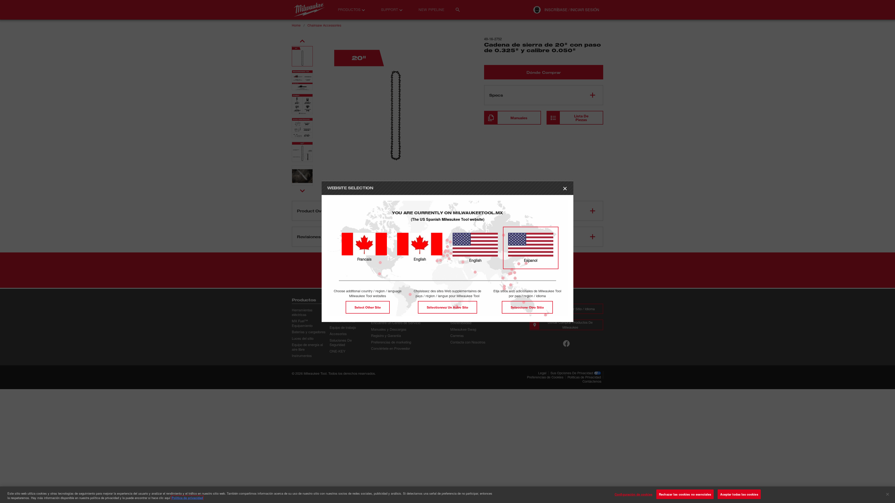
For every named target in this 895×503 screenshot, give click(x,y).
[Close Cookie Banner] (887, 494)
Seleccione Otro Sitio (527, 307)
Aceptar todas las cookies (739, 494)
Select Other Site (368, 307)
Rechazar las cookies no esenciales (685, 494)
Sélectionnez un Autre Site (447, 307)
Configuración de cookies (633, 494)
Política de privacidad (187, 498)
